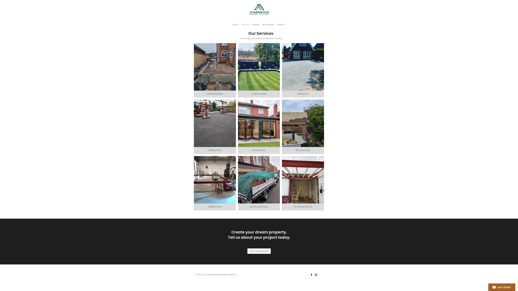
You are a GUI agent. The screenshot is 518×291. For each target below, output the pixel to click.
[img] (215, 70)
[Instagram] (316, 274)
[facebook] (311, 274)
